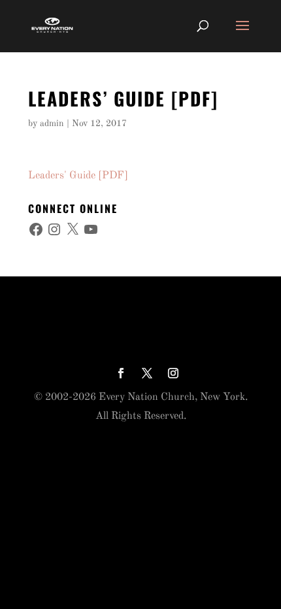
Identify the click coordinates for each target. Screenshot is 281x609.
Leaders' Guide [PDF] (78, 176)
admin (52, 123)
